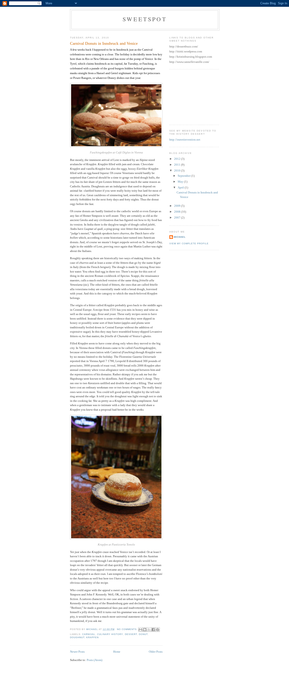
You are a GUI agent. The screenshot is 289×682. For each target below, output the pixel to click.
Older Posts (156, 651)
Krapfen (92, 637)
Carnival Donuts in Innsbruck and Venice (104, 43)
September (184, 175)
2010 (177, 170)
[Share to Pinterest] (157, 629)
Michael (180, 237)
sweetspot (145, 19)
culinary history (110, 634)
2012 (177, 158)
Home (116, 651)
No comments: (127, 629)
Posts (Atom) (94, 660)
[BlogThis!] (144, 629)
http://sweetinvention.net (184, 139)
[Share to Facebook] (153, 629)
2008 (177, 211)
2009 (177, 205)
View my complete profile (189, 243)
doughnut (77, 637)
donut (143, 634)
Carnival (88, 634)
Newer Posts (77, 651)
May (181, 181)
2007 (177, 217)
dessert (131, 634)
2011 (177, 164)
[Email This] (140, 629)
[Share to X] (149, 629)
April (181, 187)
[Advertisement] (191, 96)
